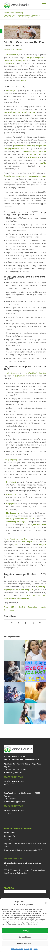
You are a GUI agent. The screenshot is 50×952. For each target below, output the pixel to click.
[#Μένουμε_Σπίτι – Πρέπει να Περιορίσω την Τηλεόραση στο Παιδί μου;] (14, 692)
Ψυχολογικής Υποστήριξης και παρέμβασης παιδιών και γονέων (25, 844)
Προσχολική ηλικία (37, 607)
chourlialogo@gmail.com (15, 772)
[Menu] (43, 4)
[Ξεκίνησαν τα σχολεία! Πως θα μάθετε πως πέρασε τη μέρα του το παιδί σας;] (35, 713)
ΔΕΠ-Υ (23, 80)
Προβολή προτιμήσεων (25, 943)
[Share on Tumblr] (28, 623)
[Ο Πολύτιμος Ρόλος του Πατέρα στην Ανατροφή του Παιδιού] (35, 650)
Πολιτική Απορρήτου (31, 949)
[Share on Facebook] (7, 623)
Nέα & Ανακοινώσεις (13, 12)
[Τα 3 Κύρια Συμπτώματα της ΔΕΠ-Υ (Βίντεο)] (35, 692)
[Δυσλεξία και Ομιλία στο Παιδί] (35, 671)
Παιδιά (22, 607)
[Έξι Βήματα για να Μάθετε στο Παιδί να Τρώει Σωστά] (14, 650)
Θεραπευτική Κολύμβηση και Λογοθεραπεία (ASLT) (23, 850)
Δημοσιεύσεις (19, 49)
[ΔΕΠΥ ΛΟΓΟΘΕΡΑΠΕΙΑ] (22, 32)
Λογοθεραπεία (9, 832)
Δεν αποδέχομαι (25, 937)
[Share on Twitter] (14, 623)
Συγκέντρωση (9, 610)
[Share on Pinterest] (21, 623)
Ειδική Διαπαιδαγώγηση (13, 840)
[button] (1, 31)
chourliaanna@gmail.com (15, 801)
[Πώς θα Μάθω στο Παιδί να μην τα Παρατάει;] (14, 713)
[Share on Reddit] (35, 623)
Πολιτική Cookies (17, 949)
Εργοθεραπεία (9, 836)
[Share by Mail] (42, 623)
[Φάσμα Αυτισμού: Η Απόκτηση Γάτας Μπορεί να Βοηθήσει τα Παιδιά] (14, 671)
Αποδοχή (25, 931)
